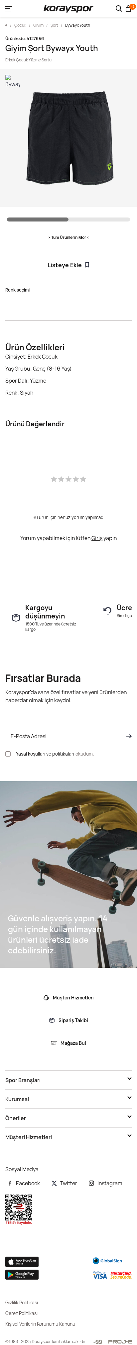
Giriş (96, 538)
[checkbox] (8, 754)
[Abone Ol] (127, 736)
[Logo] (68, 9)
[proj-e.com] (120, 1341)
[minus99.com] (97, 1342)
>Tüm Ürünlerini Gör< (68, 237)
